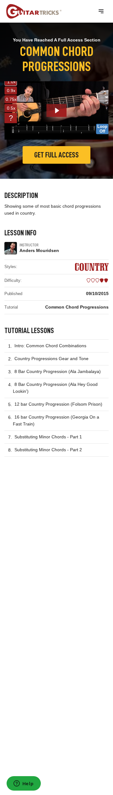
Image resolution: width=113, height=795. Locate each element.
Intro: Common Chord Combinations (50, 345)
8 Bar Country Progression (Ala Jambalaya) (57, 371)
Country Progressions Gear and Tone (51, 358)
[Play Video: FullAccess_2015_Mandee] (56, 110)
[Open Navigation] (101, 11)
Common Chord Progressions (77, 307)
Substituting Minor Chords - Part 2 (48, 449)
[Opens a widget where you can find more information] (23, 784)
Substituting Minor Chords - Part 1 (48, 436)
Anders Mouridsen (39, 250)
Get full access (56, 155)
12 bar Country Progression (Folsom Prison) (58, 404)
